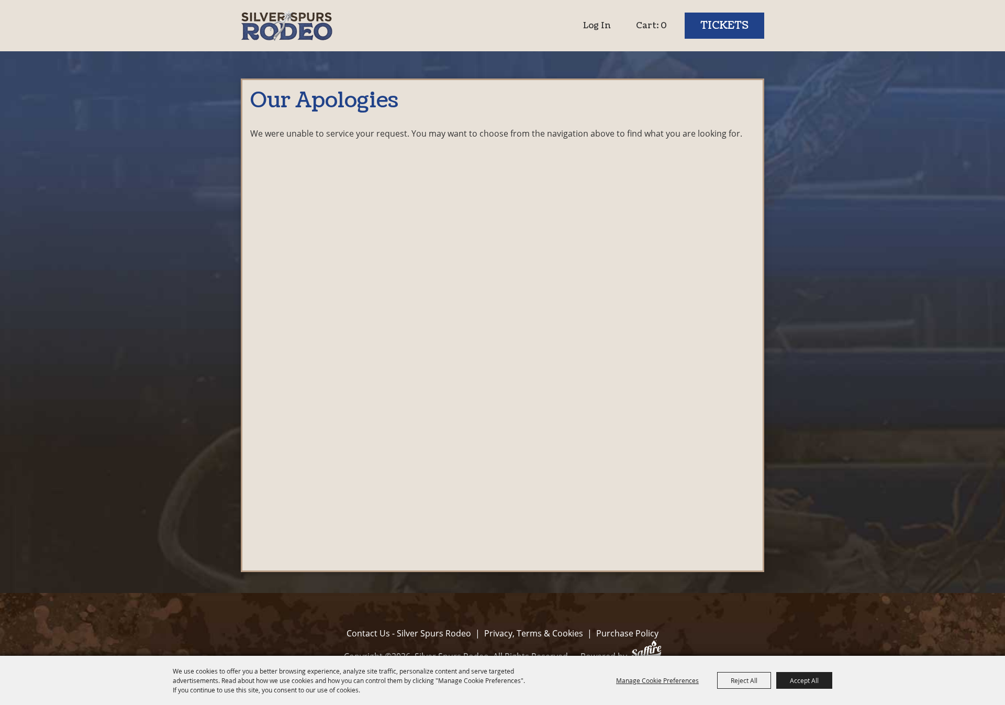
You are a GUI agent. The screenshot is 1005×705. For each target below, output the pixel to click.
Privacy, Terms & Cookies (533, 633)
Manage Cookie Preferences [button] (657, 680)
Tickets (724, 25)
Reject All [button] (744, 680)
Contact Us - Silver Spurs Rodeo (409, 633)
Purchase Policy (627, 633)
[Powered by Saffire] (646, 651)
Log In (597, 25)
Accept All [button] (804, 680)
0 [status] (664, 25)
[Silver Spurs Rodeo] (286, 25)
